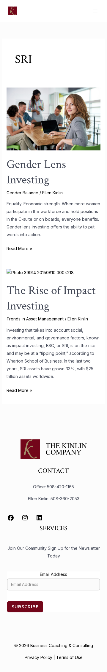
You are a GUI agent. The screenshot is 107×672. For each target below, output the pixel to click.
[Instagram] (25, 517)
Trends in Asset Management (35, 318)
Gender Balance (22, 192)
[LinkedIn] (39, 517)
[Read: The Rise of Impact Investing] (40, 272)
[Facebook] (10, 517)
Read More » (19, 248)
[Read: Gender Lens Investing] (54, 118)
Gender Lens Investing (36, 172)
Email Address (53, 574)
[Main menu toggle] (95, 11)
